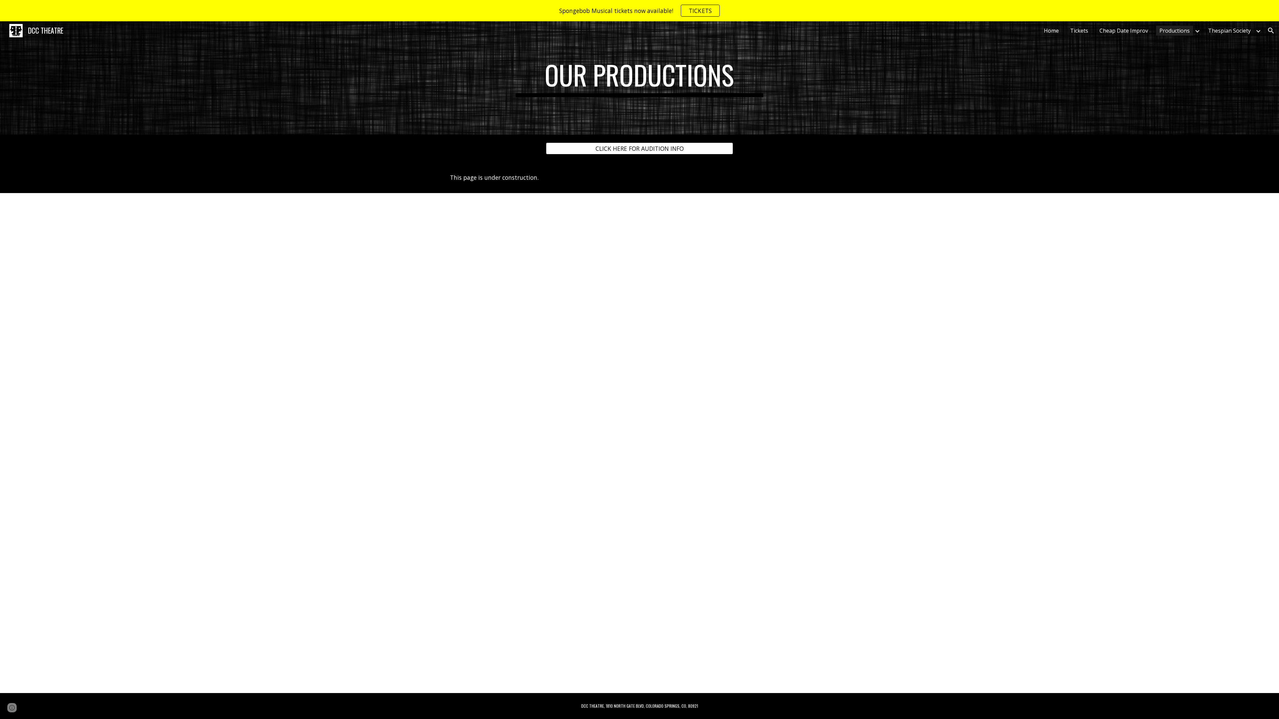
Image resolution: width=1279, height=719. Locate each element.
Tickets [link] (1079, 30)
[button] (1271, 31)
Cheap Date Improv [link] (1123, 30)
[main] (639, 78)
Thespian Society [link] (1229, 30)
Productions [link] (1174, 30)
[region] (639, 10)
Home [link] (1051, 30)
